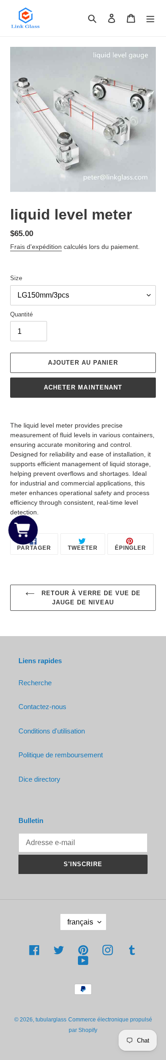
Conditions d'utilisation (51, 731)
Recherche (35, 683)
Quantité (21, 314)
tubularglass (51, 1019)
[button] (23, 530)
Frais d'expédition (36, 246)
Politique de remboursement (60, 755)
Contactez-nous (42, 706)
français (80, 922)
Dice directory (39, 779)
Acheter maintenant (83, 387)
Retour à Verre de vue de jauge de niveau (90, 598)
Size (16, 278)
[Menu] (150, 18)
